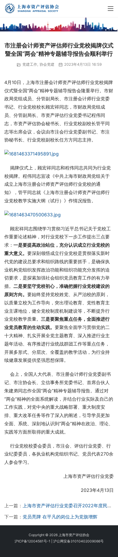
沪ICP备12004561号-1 (32, 541)
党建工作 (29, 64)
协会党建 (47, 64)
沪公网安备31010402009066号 (78, 541)
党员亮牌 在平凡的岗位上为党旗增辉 (60, 517)
